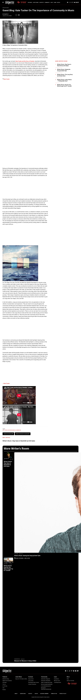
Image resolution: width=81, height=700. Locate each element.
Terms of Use (54, 693)
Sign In (36, 693)
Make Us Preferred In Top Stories (22, 433)
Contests (41, 2)
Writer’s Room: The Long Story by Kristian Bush (65, 75)
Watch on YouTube (70, 680)
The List (4, 684)
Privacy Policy (63, 693)
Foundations (56, 678)
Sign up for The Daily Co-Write (21, 678)
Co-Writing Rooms (57, 682)
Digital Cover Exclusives (7, 680)
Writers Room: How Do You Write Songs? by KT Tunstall (64, 85)
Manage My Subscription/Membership (46, 688)
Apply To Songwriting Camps (46, 682)
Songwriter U (6, 14)
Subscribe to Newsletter (45, 680)
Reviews (4, 689)
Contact (30, 693)
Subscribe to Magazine (45, 678)
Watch (58, 2)
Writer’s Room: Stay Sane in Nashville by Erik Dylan (19, 441)
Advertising (23, 693)
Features (30, 2)
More (68, 676)
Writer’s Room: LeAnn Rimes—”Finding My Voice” (64, 80)
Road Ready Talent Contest (33, 682)
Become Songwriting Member (47, 684)
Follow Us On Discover (8, 433)
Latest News (36, 2)
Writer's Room (6, 7)
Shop (52, 2)
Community (47, 2)
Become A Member (44, 693)
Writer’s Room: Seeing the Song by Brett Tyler (63, 70)
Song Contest (31, 678)
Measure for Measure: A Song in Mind (25, 661)
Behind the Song (6, 678)
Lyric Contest (30, 680)
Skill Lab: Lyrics (57, 680)
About (16, 693)
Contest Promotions (32, 684)
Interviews (5, 682)
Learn (55, 2)
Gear (3, 687)
